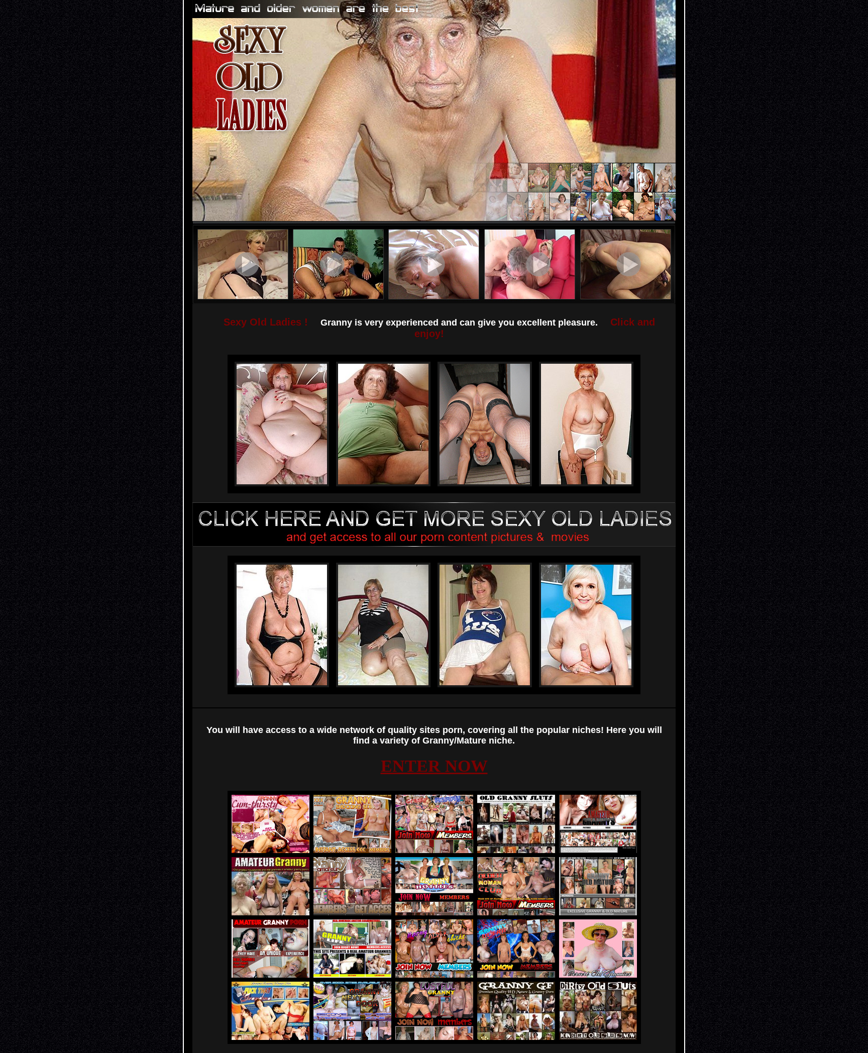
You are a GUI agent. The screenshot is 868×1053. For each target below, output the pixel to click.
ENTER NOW (434, 766)
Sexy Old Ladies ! (266, 322)
